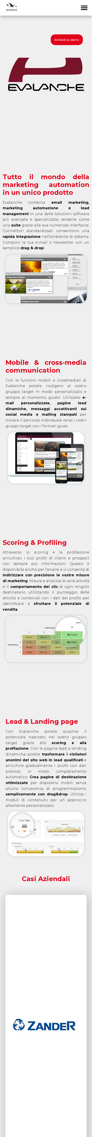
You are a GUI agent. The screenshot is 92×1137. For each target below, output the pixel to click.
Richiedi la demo (66, 39)
